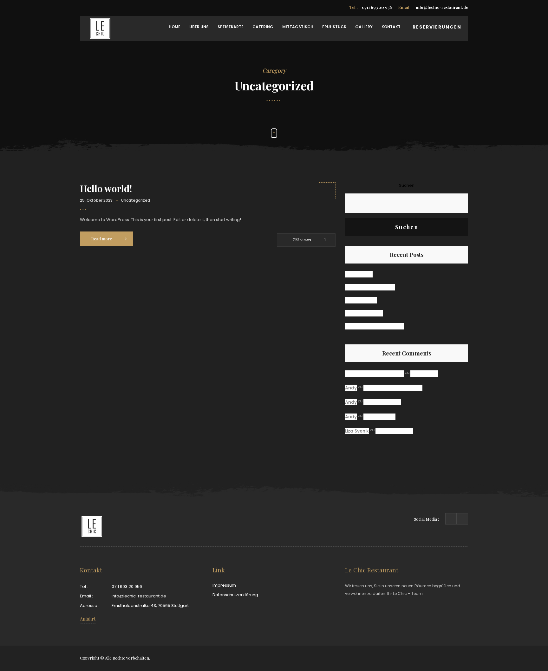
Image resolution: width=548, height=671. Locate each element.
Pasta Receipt (361, 300)
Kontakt (391, 26)
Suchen (406, 185)
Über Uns (199, 26)
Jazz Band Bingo (364, 313)
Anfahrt (87, 619)
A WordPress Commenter (374, 373)
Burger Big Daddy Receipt (374, 326)
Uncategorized (135, 200)
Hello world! (106, 188)
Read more (102, 238)
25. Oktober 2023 (96, 200)
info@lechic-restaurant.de (433, 7)
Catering (262, 26)
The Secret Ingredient (370, 287)
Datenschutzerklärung (235, 595)
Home (174, 26)
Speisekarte (231, 26)
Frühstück (334, 26)
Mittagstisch (297, 26)
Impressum (224, 585)
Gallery (364, 26)
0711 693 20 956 (370, 7)
